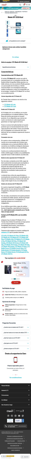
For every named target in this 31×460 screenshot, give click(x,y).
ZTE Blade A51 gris (9, 104)
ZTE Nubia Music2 (14, 250)
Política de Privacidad (10, 440)
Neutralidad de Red (14, 445)
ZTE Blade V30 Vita (10, 241)
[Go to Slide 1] (7, 23)
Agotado (26, 457)
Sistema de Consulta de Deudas (14, 447)
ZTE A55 (3, 235)
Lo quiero (21, 273)
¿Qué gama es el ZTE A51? (11, 343)
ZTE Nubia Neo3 (10, 252)
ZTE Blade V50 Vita (23, 245)
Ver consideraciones (15, 377)
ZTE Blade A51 (14, 237)
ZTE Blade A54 (8, 239)
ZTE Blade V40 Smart (12, 243)
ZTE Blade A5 (5, 237)
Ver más (16, 282)
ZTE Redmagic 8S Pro (21, 252)
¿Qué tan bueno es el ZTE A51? (12, 338)
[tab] (11, 278)
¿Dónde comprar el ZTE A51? (11, 348)
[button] (24, 1)
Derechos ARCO (21, 440)
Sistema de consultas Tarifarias (14, 443)
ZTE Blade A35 (23, 235)
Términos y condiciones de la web (14, 436)
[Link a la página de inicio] (1, 12)
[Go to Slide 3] (7, 31)
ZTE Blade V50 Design (10, 245)
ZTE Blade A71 (18, 239)
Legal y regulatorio (15, 450)
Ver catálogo (15, 57)
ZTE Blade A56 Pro (6, 254)
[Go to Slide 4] (7, 35)
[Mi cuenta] (26, 4)
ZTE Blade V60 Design (7, 246)
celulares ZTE (5, 232)
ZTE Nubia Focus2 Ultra (16, 248)
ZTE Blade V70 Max (21, 246)
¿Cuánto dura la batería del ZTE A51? (13, 327)
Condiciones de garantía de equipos (14, 438)
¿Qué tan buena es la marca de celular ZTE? (15, 332)
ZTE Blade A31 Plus (13, 235)
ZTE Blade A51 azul (10, 106)
